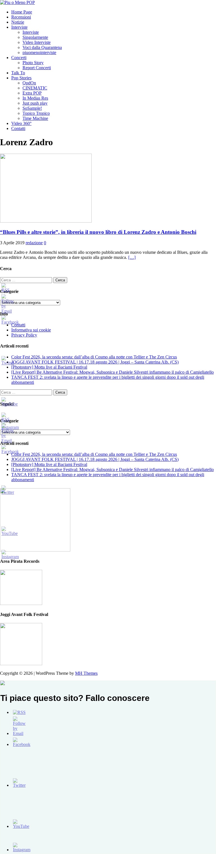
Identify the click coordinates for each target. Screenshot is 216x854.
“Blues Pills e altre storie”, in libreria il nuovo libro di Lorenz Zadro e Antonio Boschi (98, 232)
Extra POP (32, 93)
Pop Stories (21, 77)
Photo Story (33, 62)
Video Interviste (36, 42)
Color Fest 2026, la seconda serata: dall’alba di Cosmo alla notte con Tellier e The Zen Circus (94, 357)
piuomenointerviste (39, 52)
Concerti (18, 57)
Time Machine (35, 118)
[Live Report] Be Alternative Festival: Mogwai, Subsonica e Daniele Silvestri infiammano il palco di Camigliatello (112, 372)
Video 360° (21, 123)
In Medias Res (35, 98)
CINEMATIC (34, 88)
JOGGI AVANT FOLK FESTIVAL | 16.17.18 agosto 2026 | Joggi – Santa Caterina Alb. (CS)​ (95, 362)
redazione (34, 242)
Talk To (18, 72)
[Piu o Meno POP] (17, 2)
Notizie (17, 22)
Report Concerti (36, 67)
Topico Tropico (36, 113)
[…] (132, 257)
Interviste (19, 27)
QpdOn (29, 82)
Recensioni (21, 17)
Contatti (18, 128)
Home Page (21, 12)
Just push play (35, 103)
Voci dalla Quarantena (42, 47)
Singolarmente (35, 37)
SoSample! (32, 108)
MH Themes (86, 673)
